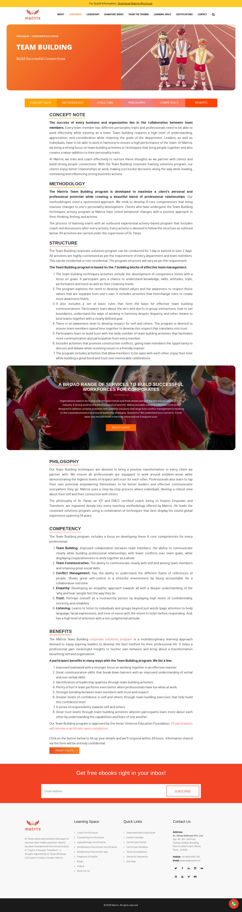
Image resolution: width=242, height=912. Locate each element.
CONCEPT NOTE (41, 103)
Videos (80, 866)
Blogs (80, 861)
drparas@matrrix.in (190, 860)
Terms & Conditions (136, 851)
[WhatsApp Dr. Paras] (234, 903)
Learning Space (162, 14)
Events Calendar (135, 837)
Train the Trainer (138, 14)
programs (22, 36)
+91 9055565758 (190, 856)
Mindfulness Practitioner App (92, 851)
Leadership (93, 14)
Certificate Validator (137, 847)
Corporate (75, 14)
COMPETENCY (169, 103)
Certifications (184, 14)
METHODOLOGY (73, 103)
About (60, 14)
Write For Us (83, 870)
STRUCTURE (105, 103)
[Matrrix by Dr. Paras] (33, 14)
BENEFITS (201, 103)
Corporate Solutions (45, 36)
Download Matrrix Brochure (135, 3)
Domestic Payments (137, 856)
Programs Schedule (87, 856)
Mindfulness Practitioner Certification (97, 847)
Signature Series (113, 14)
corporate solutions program (111, 639)
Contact (202, 14)
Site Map (131, 861)
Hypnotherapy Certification (91, 842)
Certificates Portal (136, 842)
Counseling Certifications (90, 837)
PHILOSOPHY (137, 103)
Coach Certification (87, 832)
